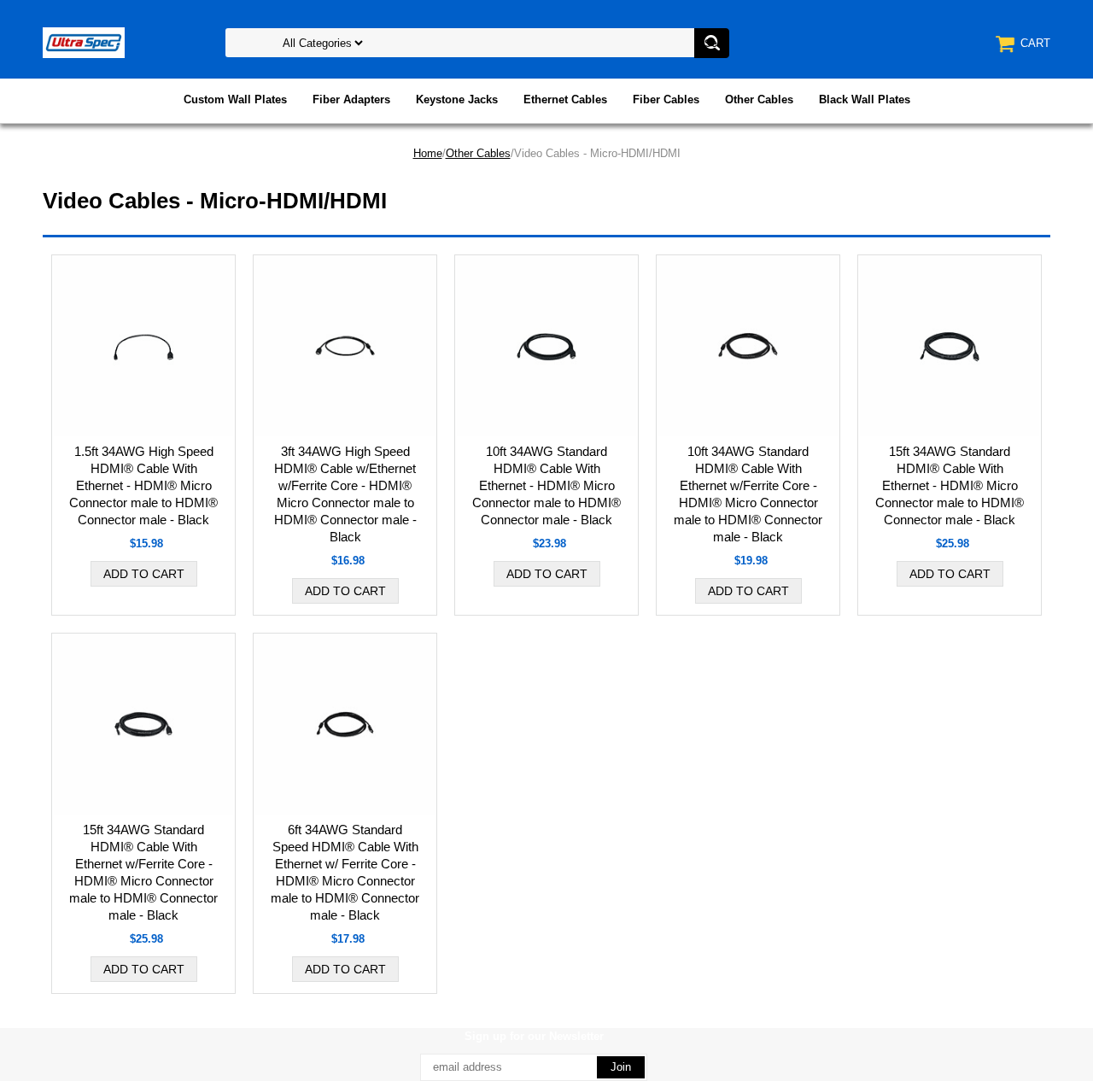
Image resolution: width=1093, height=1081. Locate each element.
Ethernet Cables (565, 99)
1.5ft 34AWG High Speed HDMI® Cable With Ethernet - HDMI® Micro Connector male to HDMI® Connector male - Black (143, 485)
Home (427, 153)
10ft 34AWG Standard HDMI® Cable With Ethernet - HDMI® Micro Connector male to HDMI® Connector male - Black (546, 485)
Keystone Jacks (457, 99)
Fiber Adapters (351, 99)
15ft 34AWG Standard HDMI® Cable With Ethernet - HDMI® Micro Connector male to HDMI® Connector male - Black (949, 485)
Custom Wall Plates (235, 99)
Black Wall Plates (864, 99)
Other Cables (759, 99)
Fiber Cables (666, 99)
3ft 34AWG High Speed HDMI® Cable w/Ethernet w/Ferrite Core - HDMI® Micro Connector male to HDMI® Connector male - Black (345, 494)
